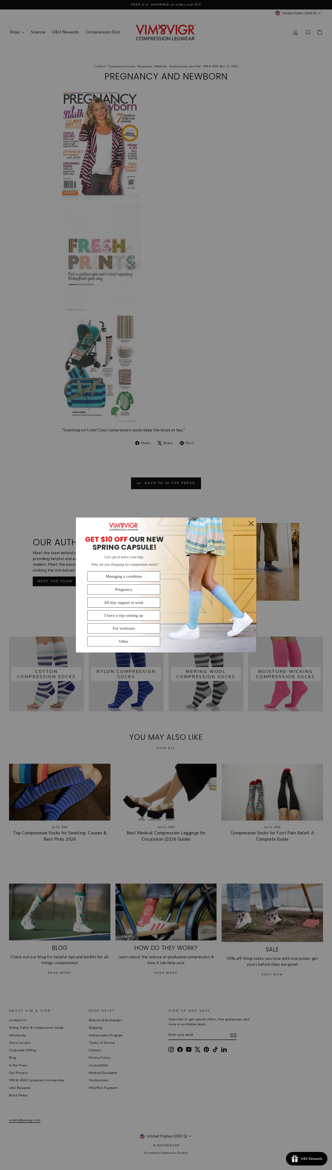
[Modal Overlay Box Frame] (166, 585)
